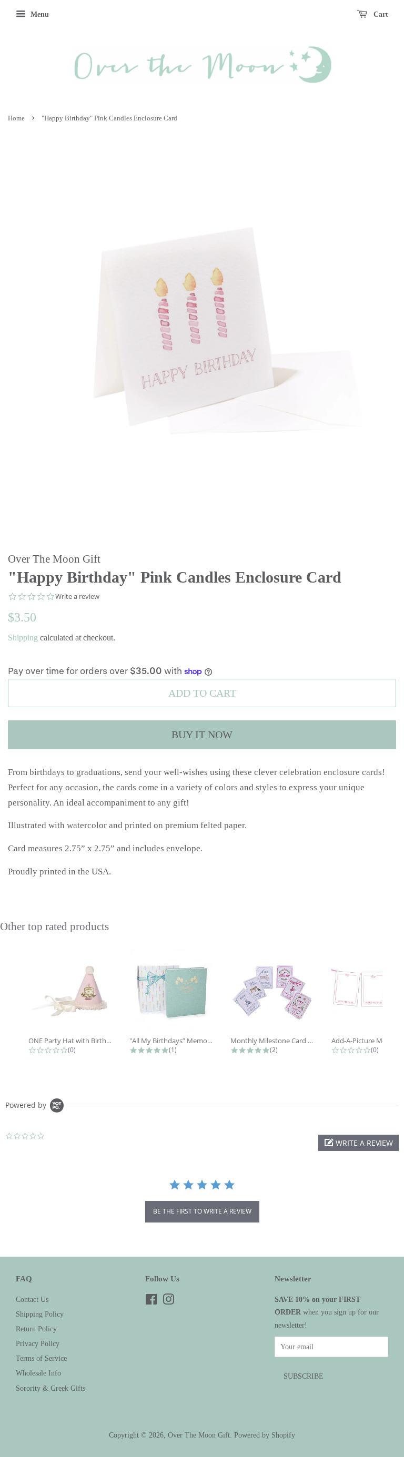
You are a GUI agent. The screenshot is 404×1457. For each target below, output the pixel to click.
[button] (358, 1143)
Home (16, 118)
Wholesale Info (38, 1373)
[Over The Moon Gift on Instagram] (168, 1301)
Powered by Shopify (264, 1435)
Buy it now (202, 734)
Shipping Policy (40, 1314)
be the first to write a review (202, 1211)
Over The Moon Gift (199, 1435)
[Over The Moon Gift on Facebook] (151, 1301)
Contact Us (32, 1299)
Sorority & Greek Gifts (50, 1388)
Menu (38, 14)
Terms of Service (41, 1358)
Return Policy (36, 1328)
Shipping (23, 637)
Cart (379, 14)
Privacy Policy (37, 1343)
